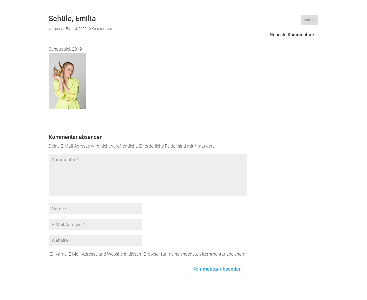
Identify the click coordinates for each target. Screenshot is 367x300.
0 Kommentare (100, 29)
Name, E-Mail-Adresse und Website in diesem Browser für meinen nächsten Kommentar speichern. (150, 254)
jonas (59, 29)
